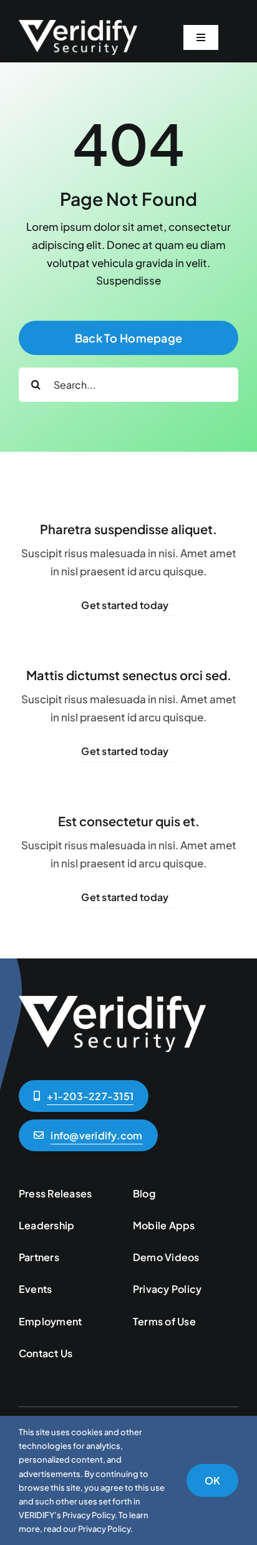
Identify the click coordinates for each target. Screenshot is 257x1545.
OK (212, 1480)
